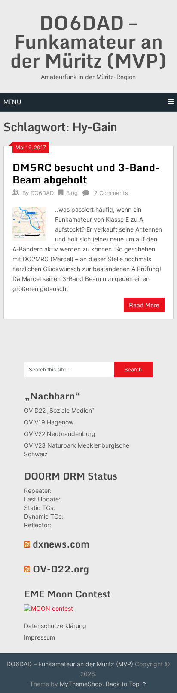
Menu (12, 101)
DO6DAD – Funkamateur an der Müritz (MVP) (88, 41)
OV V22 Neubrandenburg (59, 433)
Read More (144, 305)
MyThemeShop (81, 683)
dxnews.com (61, 543)
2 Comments (111, 192)
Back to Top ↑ (126, 683)
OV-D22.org (61, 568)
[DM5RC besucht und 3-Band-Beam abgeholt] (29, 222)
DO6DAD (42, 192)
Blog (72, 192)
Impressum (39, 637)
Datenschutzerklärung (55, 625)
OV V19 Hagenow (48, 422)
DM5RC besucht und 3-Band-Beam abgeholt (85, 173)
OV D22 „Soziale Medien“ (59, 410)
